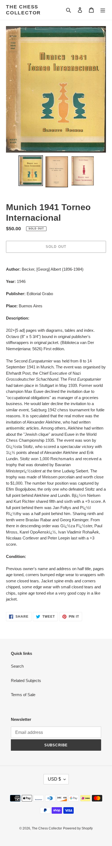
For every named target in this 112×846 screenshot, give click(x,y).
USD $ (54, 779)
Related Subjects (26, 680)
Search (17, 666)
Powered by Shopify (78, 828)
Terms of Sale (23, 694)
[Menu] (102, 10)
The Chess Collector (23, 9)
